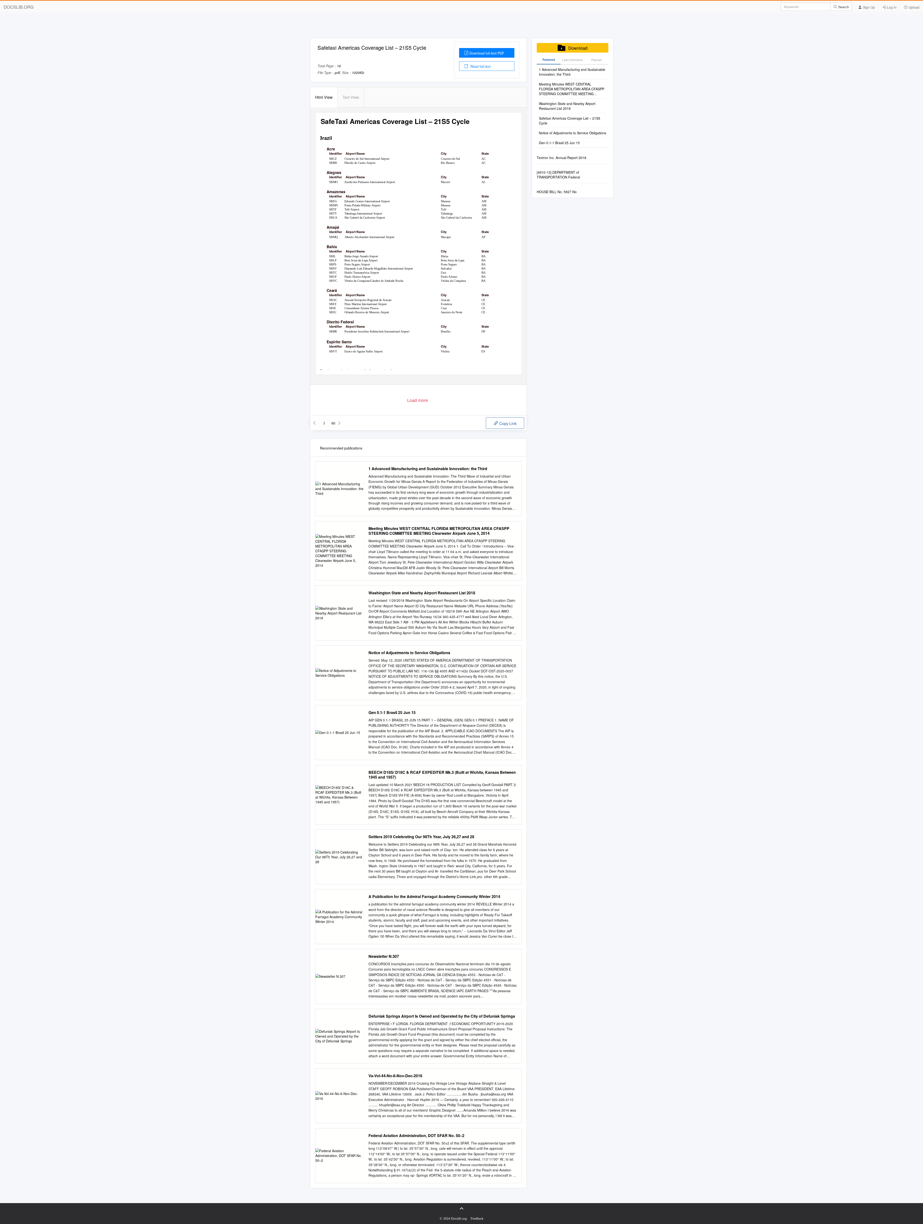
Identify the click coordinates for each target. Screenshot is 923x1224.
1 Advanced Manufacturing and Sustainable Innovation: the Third (427, 468)
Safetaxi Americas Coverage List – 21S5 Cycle (569, 120)
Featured (549, 59)
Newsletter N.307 (383, 956)
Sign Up (868, 7)
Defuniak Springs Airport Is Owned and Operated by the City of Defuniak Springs (441, 1016)
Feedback (477, 1218)
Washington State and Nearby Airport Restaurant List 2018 (421, 592)
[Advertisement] (461, 27)
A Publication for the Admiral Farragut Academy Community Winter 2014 (434, 896)
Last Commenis (572, 60)
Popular (596, 60)
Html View (324, 97)
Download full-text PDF (486, 53)
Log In (891, 7)
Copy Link (507, 423)
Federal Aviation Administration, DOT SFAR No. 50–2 (416, 1135)
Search (843, 7)
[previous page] (314, 423)
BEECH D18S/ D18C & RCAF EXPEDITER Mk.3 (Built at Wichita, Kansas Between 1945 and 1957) (442, 775)
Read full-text (480, 66)
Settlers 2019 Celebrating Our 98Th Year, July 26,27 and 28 (421, 836)
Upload (913, 7)
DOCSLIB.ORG (19, 7)
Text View (351, 97)
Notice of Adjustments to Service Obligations (409, 652)
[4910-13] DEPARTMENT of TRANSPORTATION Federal (558, 174)
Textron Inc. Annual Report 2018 (561, 157)
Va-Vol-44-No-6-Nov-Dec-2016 (395, 1075)
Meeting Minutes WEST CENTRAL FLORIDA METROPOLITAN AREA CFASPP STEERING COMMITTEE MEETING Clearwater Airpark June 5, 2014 (438, 531)
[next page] (339, 423)
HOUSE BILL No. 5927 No (557, 191)
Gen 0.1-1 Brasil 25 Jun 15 (392, 712)
